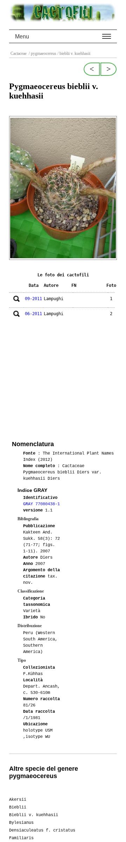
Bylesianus (21, 822)
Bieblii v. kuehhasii (33, 815)
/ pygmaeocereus (42, 53)
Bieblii (17, 807)
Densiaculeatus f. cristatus (42, 830)
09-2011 (33, 298)
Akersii (17, 799)
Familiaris (21, 838)
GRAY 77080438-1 (41, 504)
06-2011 (33, 313)
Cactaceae (19, 53)
